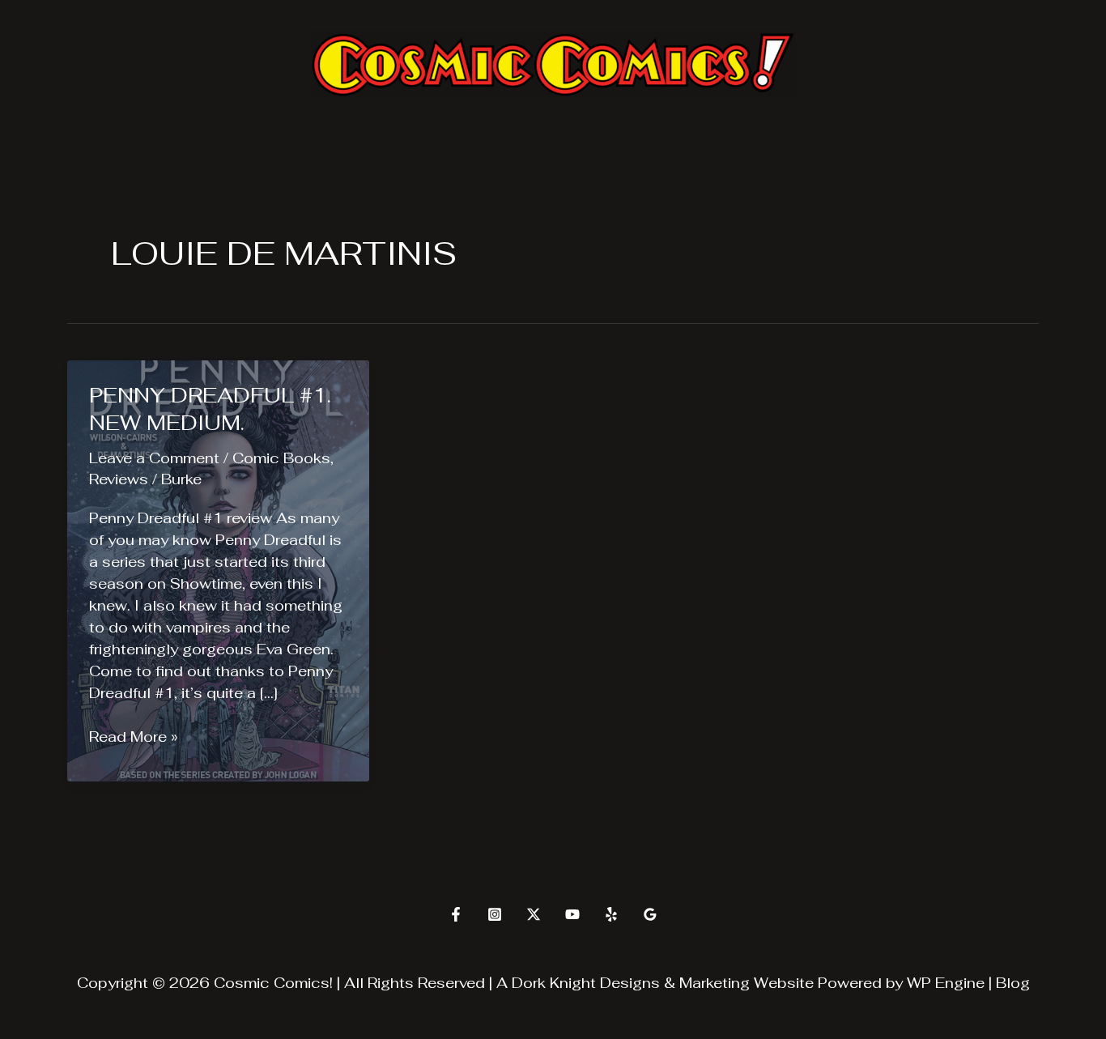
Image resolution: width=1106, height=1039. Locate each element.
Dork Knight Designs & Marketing (631, 982)
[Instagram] (494, 914)
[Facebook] (456, 914)
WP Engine (946, 982)
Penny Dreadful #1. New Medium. (210, 408)
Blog (1013, 982)
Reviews (118, 479)
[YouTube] (572, 914)
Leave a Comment (154, 458)
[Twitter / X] (533, 914)
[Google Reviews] (650, 914)
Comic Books (281, 458)
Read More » (133, 736)
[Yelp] (611, 914)
